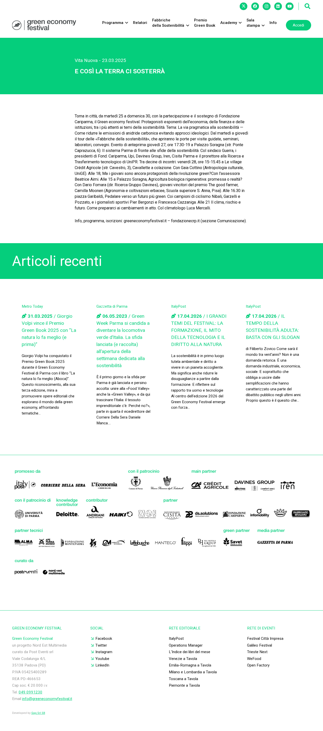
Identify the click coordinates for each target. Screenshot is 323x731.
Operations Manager (186, 645)
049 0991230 (30, 692)
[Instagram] (266, 6)
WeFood (254, 658)
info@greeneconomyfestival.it (47, 698)
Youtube (102, 658)
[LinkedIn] (278, 6)
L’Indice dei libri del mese (189, 652)
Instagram (103, 652)
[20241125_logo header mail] (44, 25)
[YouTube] (289, 6)
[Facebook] (255, 6)
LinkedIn (102, 665)
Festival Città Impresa (265, 638)
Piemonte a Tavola (184, 685)
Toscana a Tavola (183, 679)
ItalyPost (176, 638)
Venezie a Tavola (183, 658)
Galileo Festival (259, 645)
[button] (307, 6)
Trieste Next (257, 652)
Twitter (101, 645)
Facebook (103, 638)
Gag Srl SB (38, 713)
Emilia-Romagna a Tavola (190, 665)
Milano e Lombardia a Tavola (193, 672)
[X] (243, 6)
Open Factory (258, 665)
